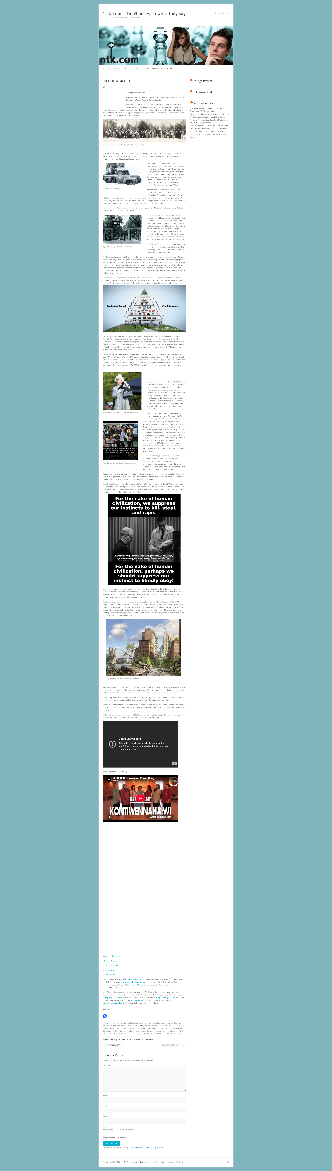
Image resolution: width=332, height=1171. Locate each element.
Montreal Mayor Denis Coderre (166, 1031)
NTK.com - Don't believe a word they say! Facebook (215, 14)
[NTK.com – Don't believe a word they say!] (166, 27)
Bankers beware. (109, 970)
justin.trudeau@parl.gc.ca (140, 1000)
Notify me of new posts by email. (115, 1138)
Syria (180, 1034)
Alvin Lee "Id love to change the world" (158, 1023)
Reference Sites (168, 68)
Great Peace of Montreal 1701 (152, 1028)
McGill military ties (119, 1031)
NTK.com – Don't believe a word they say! (145, 13)
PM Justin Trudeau (169, 1034)
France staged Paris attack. (112, 956)
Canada (137, 1040)
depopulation (109, 1028)
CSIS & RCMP (180, 1026)
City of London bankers (135, 1026)
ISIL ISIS (167, 1028)
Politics (106, 68)
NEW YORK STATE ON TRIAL (173, 1045)
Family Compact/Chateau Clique (127, 1028)
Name (105, 1096)
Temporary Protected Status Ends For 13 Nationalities (209, 120)
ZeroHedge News (203, 103)
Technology (126, 68)
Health (116, 68)
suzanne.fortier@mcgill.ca (112, 1003)
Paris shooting (136, 1034)
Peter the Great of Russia (152, 1034)
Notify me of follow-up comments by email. (119, 1130)
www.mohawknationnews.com (134, 982)
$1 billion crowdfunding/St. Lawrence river (127, 1023)
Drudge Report (202, 81)
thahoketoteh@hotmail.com (137, 985)
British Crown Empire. (110, 965)
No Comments (147, 1040)
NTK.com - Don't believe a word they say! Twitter (219, 14)
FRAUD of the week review (146, 68)
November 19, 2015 (125, 1040)
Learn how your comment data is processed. (147, 1147)
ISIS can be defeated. (110, 961)
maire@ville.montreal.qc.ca (113, 998)
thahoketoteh (110, 1040)
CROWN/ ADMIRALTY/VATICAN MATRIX (159, 1026)
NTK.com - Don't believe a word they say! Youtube (223, 14)
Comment (107, 1065)
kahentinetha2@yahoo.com (133, 979)
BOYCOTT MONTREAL (113, 1045)
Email (105, 1106)
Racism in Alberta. (109, 975)
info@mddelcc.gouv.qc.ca (165, 998)
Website (105, 1116)
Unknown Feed (202, 92)
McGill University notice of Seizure (140, 1031)
